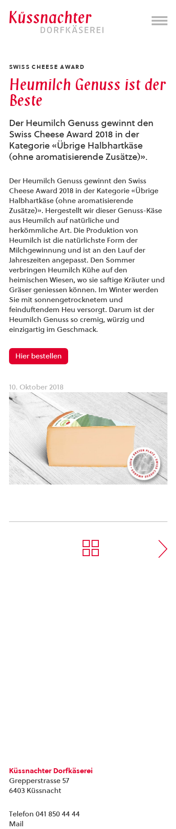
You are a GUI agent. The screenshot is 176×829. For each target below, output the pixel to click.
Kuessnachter (56, 22)
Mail (16, 824)
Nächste (162, 549)
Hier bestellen (38, 356)
